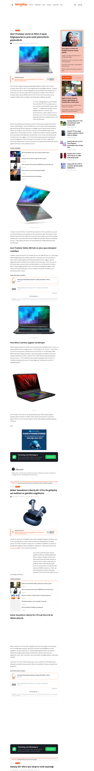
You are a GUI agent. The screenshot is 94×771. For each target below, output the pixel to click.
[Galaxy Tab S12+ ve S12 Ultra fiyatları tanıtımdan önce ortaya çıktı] (63, 143)
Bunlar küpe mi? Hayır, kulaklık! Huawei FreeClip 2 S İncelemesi (71, 106)
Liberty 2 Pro (14, 548)
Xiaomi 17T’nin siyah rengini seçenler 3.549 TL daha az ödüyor (75, 133)
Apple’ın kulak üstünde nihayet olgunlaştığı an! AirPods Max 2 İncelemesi (70, 100)
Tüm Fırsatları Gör (33, 296)
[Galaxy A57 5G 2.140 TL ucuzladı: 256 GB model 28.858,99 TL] (63, 166)
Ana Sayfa (12, 30)
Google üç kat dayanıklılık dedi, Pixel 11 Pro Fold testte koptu (71, 56)
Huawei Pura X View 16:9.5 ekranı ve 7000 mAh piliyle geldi (74, 155)
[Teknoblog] (21, 5)
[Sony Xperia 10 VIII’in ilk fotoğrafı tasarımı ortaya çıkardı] (72, 38)
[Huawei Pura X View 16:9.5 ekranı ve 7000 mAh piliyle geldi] (63, 156)
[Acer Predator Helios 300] (34, 320)
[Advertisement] (34, 708)
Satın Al (19, 281)
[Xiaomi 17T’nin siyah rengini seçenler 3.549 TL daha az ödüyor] (63, 133)
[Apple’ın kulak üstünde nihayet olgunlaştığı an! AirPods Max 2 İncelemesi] (72, 88)
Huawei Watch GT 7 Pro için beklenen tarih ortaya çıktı (75, 123)
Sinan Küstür (15, 43)
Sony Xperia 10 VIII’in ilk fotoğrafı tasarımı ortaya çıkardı (70, 50)
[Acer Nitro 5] (34, 387)
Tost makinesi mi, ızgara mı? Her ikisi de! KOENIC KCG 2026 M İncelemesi (72, 110)
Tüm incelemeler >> (78, 77)
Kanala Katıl (50, 457)
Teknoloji (18, 30)
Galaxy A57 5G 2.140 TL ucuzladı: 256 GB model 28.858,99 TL (75, 166)
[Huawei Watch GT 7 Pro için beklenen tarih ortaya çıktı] (63, 123)
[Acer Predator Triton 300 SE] (34, 204)
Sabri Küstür (15, 496)
